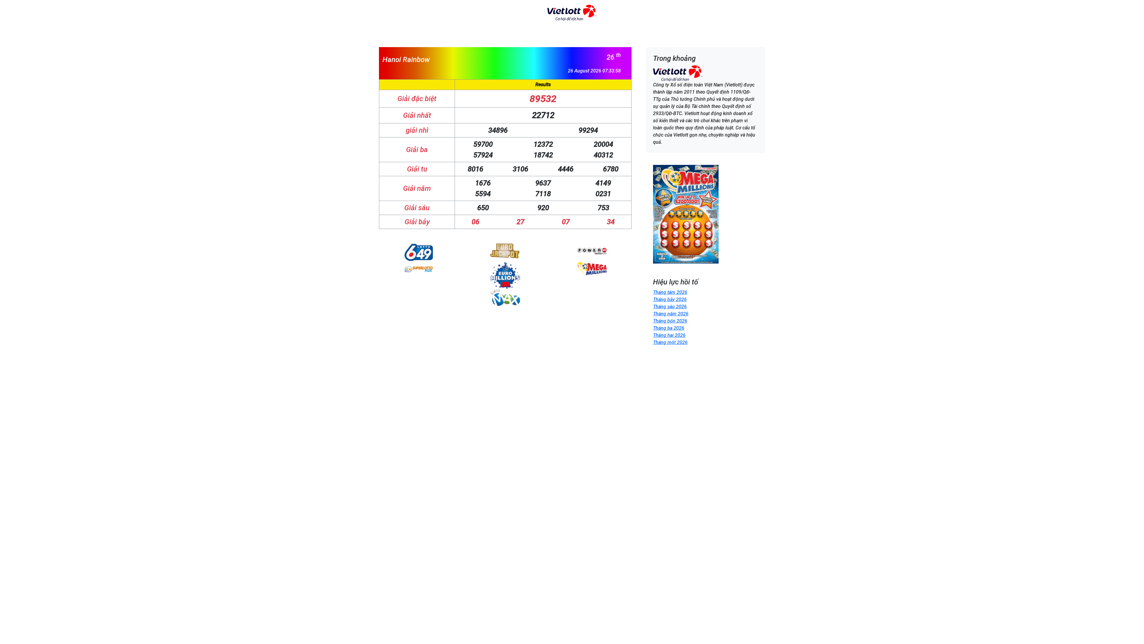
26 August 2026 (584, 71)
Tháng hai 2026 (669, 335)
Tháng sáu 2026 (670, 306)
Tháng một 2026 (670, 342)
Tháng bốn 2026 (670, 321)
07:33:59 (611, 71)
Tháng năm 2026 (670, 314)
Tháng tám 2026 (670, 292)
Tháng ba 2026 (668, 328)
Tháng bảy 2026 (670, 299)
